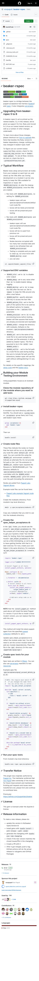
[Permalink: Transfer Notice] (1, 770)
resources (7, 666)
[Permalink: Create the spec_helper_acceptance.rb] (1, 521)
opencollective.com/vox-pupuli (16, 886)
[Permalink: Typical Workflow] (1, 165)
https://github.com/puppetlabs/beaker (17, 797)
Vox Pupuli (7, 781)
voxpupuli (8, 9)
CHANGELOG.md (11, 56)
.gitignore (9, 44)
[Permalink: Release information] (1, 814)
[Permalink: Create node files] (1, 444)
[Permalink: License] (1, 801)
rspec (9, 106)
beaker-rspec (19, 9)
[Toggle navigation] (3, 3)
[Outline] (36, 78)
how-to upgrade (25, 137)
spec (7, 40)
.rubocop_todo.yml (12, 52)
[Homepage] (19, 3)
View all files (20, 72)
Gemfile (8, 60)
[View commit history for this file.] (34, 26)
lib (6, 36)
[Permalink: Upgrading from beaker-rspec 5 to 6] (1, 112)
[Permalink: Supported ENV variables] (1, 270)
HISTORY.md (10, 64)
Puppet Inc (7, 778)
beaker (31, 104)
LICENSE (9, 68)
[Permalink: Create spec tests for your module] (1, 655)
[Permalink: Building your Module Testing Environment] (1, 374)
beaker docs (23, 368)
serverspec (29, 106)
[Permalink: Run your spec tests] (1, 754)
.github (8, 31)
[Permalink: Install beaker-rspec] (1, 406)
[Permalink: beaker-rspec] (1, 86)
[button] (33, 263)
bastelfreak (10, 27)
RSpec (24, 661)
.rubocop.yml (10, 48)
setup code (7, 368)
